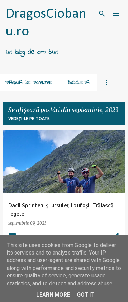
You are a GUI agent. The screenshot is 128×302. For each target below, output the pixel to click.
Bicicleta (78, 82)
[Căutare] (102, 13)
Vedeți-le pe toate (29, 118)
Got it (86, 294)
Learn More (53, 294)
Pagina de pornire (28, 82)
